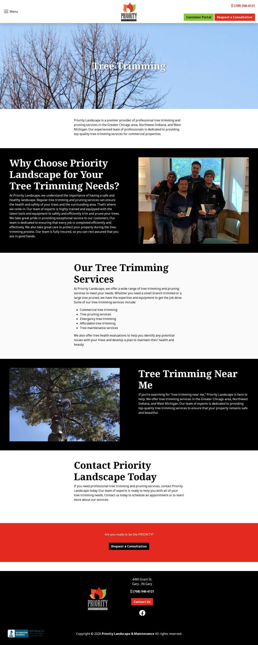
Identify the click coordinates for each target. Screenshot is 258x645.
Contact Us (142, 602)
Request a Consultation (235, 17)
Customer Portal (198, 17)
